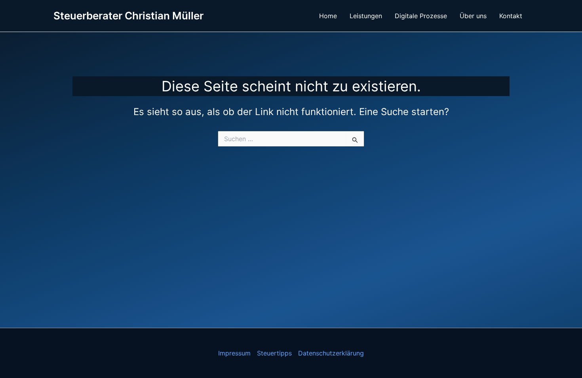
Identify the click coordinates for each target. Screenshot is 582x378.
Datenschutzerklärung (331, 353)
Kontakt (510, 16)
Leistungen (366, 16)
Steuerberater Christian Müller (128, 15)
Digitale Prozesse (421, 16)
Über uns (473, 16)
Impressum (234, 353)
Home (328, 16)
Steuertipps (274, 353)
